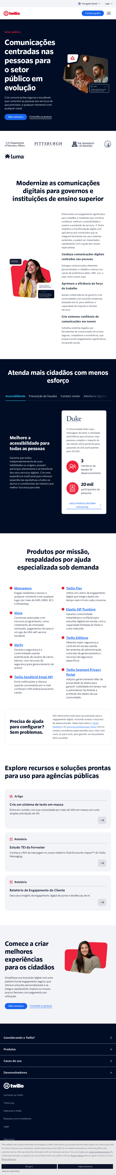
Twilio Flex (74, 588)
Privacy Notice (77, 1155)
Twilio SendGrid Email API (33, 677)
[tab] (15, 397)
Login (107, 4)
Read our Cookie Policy (11, 1171)
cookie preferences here (99, 1152)
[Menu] (108, 13)
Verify (18, 645)
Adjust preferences (85, 1166)
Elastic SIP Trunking (81, 609)
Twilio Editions (77, 638)
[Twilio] (12, 13)
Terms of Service (9, 1159)
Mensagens (23, 588)
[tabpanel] (58, 462)
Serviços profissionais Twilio (81, 727)
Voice (18, 613)
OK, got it (29, 1166)
